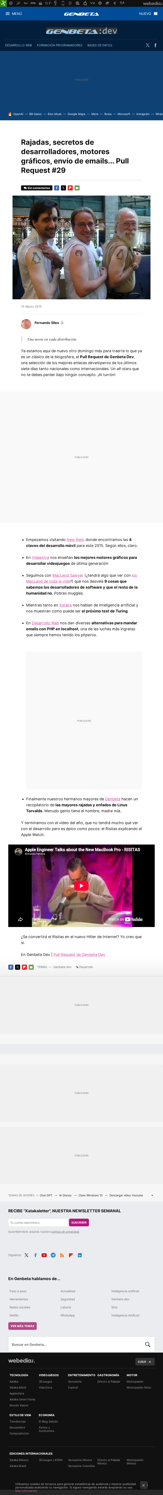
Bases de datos (99, 45)
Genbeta (81, 14)
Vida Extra (45, 1387)
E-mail (77, 187)
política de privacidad (65, 1231)
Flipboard (70, 187)
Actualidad (67, 1291)
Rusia (107, 114)
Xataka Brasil (18, 1466)
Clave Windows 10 (91, 1195)
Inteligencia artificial (125, 1291)
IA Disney (65, 1195)
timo (114, 1307)
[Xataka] (3, 3)
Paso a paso (18, 1291)
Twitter (147, 45)
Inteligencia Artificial (125, 1315)
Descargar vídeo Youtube (126, 1195)
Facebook (155, 45)
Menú (17, 13)
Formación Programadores (59, 45)
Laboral (65, 1307)
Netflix (14, 1315)
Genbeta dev (81, 31)
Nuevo (145, 13)
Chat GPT (46, 1195)
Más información (26, 1490)
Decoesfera (17, 1427)
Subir (142, 1361)
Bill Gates (35, 114)
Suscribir (79, 1222)
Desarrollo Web (45, 623)
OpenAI (18, 114)
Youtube (44, 1254)
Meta (94, 114)
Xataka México (19, 1460)
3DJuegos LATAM (50, 1460)
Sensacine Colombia (81, 1466)
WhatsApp (67, 1315)
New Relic (75, 539)
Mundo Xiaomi (19, 1405)
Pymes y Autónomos (46, 1429)
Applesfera (17, 1393)
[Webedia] (21, 1360)
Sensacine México (80, 1460)
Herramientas (19, 1299)
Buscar (148, 1344)
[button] (49, 322)
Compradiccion (19, 1433)
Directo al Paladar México (108, 1461)
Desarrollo (86, 967)
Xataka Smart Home (22, 1399)
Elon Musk (55, 114)
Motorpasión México (135, 1461)
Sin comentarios (39, 188)
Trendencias (18, 1421)
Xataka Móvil (18, 1387)
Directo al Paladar (108, 1381)
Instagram (142, 114)
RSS (62, 1254)
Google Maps (76, 114)
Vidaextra (40, 557)
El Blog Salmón (48, 1421)
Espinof (73, 1387)
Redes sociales (20, 1307)
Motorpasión (135, 1381)
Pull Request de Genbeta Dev (79, 954)
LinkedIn (79, 1254)
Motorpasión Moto (139, 1387)
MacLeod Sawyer (67, 575)
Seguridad (67, 1299)
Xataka (65, 605)
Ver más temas (22, 1326)
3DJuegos (45, 1381)
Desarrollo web (18, 45)
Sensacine (75, 1381)
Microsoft (124, 114)
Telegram (53, 1254)
